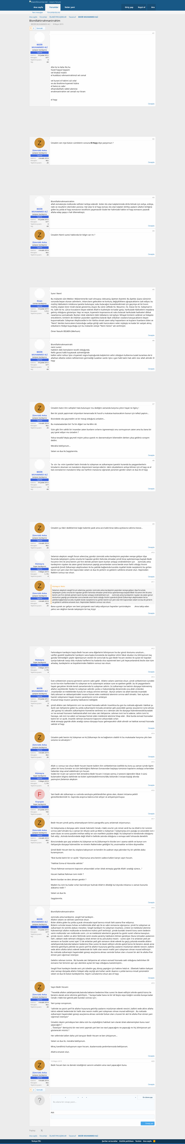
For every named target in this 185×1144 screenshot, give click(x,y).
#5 (153, 289)
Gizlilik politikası (126, 1141)
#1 (153, 33)
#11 (152, 582)
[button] (77, 7)
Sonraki (40, 28)
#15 (152, 762)
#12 (152, 648)
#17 (152, 819)
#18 (152, 908)
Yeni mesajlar (37, 12)
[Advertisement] (102, 51)
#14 (152, 733)
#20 (152, 1061)
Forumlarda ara (53, 12)
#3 (153, 197)
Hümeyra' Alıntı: (58, 586)
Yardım (138, 1141)
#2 (153, 139)
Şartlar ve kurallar (110, 1141)
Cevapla (151, 104)
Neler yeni (70, 7)
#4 (153, 231)
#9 (153, 524)
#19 (152, 983)
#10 (152, 552)
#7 (153, 404)
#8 (153, 460)
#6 (153, 340)
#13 (152, 677)
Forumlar (53, 7)
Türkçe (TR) (36, 1141)
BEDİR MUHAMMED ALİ (40, 24)
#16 (152, 790)
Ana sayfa (38, 7)
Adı (52, 1112)
